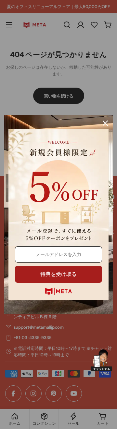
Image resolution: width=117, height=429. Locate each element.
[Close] (105, 123)
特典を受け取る (58, 274)
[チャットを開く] (101, 360)
